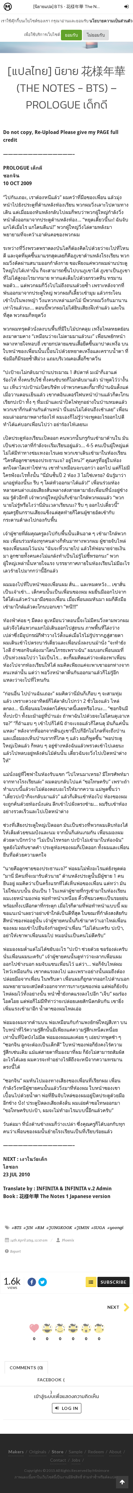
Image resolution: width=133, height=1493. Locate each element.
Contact (58, 1460)
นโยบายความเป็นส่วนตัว (110, 20)
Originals (37, 1451)
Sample (76, 1451)
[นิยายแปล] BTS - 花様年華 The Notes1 (70, 6)
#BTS (16, 1227)
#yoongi (115, 1227)
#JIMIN (81, 1227)
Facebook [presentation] (51, 1381)
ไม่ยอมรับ (96, 35)
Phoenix (68, 1240)
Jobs (75, 1460)
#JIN (28, 1227)
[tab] (26, 1367)
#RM (39, 1227)
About (115, 1451)
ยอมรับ (71, 35)
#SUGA (98, 1227)
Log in (69, 1408)
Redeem (96, 1451)
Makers (21, 7)
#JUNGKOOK (59, 1227)
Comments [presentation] (26, 1367)
